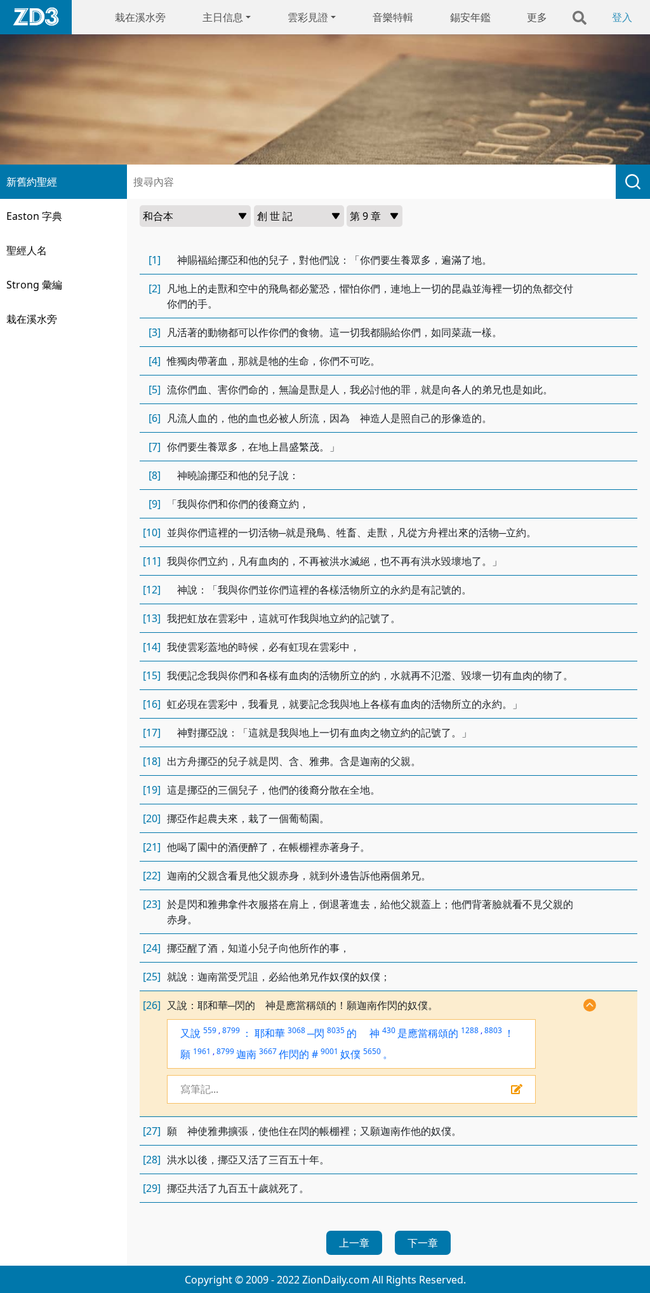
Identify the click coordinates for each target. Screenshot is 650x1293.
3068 (296, 1030)
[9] (155, 504)
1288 (470, 1030)
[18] (152, 761)
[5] (155, 389)
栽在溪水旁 (140, 17)
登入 (622, 17)
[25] (152, 977)
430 (388, 1030)
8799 (231, 1030)
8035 (336, 1030)
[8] (155, 475)
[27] (152, 1131)
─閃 (315, 1033)
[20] (152, 818)
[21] (152, 847)
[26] (152, 1005)
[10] (152, 532)
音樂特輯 (393, 17)
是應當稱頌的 (427, 1033)
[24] (152, 948)
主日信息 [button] (222, 17)
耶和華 (270, 1033)
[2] (155, 288)
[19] (152, 790)
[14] (152, 647)
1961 (202, 1051)
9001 (329, 1051)
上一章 (354, 1243)
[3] (155, 332)
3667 (268, 1051)
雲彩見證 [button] (308, 17)
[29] (152, 1188)
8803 (493, 1030)
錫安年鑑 (470, 17)
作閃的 (294, 1054)
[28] (152, 1160)
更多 (537, 17)
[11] (152, 561)
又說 (190, 1033)
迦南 (246, 1054)
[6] (155, 418)
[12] (152, 590)
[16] (152, 704)
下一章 (423, 1243)
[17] (152, 733)
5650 (372, 1051)
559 (209, 1030)
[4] (155, 361)
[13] (152, 618)
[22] (152, 876)
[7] (155, 447)
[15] (152, 675)
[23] (152, 904)
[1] (155, 260)
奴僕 (350, 1054)
